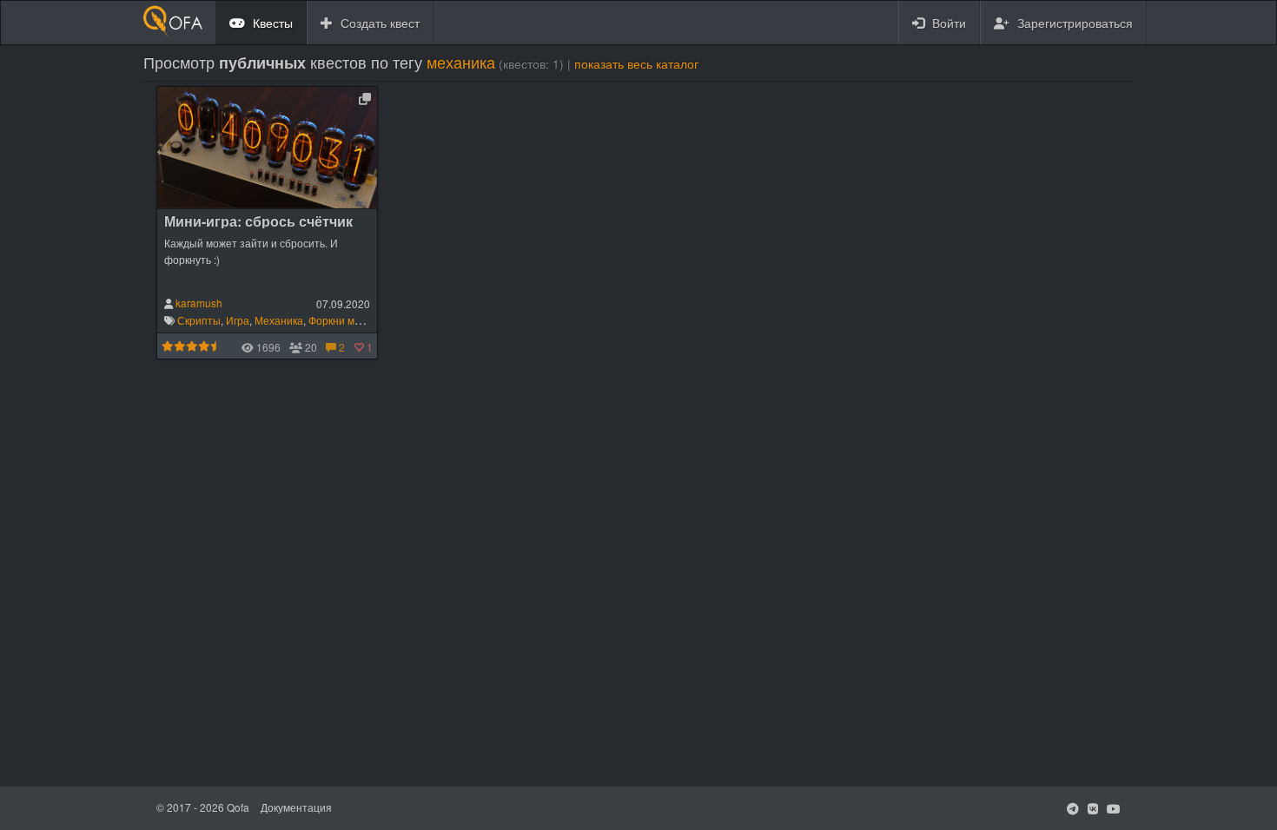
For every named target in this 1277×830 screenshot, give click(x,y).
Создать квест (378, 22)
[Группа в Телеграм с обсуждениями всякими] (1073, 808)
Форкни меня (340, 320)
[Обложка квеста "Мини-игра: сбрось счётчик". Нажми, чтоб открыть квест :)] (267, 145)
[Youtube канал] (1114, 808)
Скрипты (199, 320)
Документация (296, 807)
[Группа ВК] (1093, 808)
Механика (279, 320)
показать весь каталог (636, 64)
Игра (237, 320)
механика (461, 61)
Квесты (271, 22)
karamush (198, 302)
